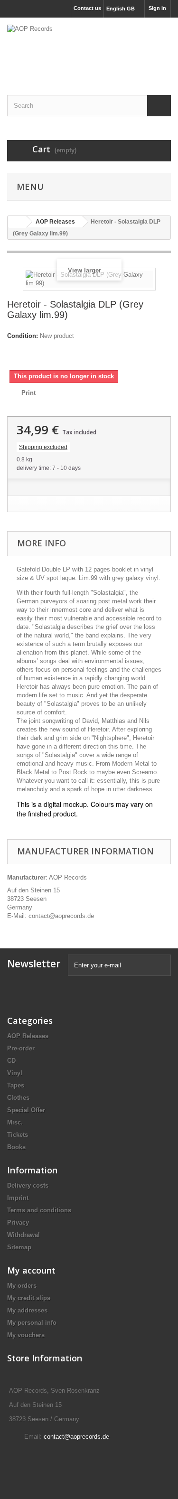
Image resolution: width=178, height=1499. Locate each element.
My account (31, 1270)
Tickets (17, 1134)
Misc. (15, 1122)
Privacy (18, 1222)
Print (28, 392)
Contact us (87, 8)
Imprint (17, 1197)
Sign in (157, 8)
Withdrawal (23, 1234)
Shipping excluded (43, 447)
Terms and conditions (39, 1210)
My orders (22, 1285)
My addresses (27, 1310)
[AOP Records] (89, 48)
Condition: (22, 335)
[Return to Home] (17, 222)
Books (16, 1147)
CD (11, 1060)
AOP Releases (27, 1036)
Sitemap (19, 1247)
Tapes (15, 1085)
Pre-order (21, 1048)
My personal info (31, 1322)
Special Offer (26, 1110)
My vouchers (26, 1335)
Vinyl (14, 1073)
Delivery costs (27, 1185)
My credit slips (28, 1298)
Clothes (18, 1097)
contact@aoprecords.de (76, 1436)
